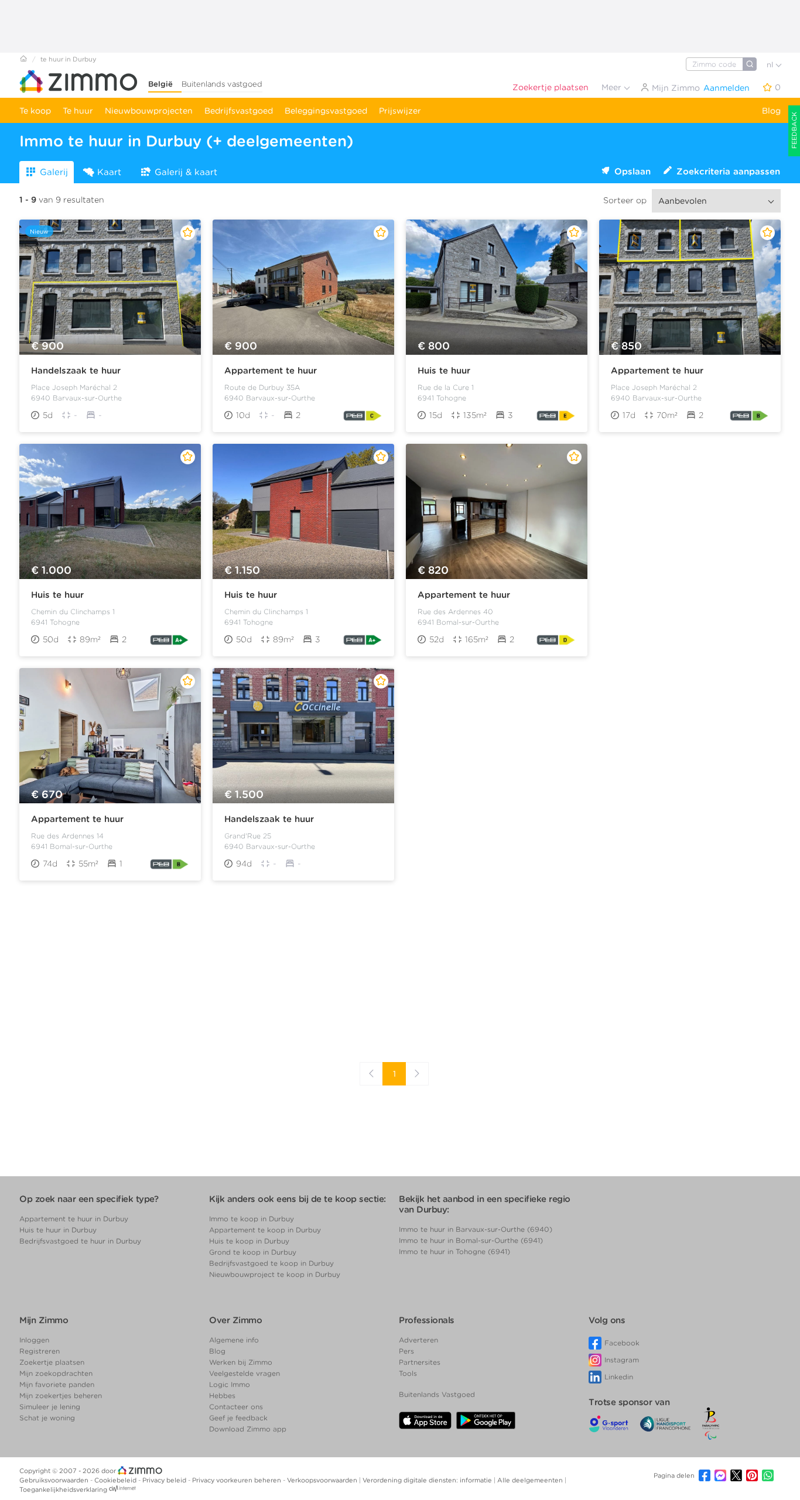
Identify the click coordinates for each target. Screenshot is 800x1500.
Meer (612, 87)
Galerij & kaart (186, 172)
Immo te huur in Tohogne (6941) (454, 1251)
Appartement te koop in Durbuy (265, 1229)
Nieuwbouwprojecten (149, 110)
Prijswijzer (400, 110)
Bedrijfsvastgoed (238, 110)
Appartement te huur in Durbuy (73, 1218)
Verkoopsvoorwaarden (323, 1480)
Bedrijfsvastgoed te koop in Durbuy (271, 1263)
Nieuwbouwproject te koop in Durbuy (274, 1274)
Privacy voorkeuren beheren (237, 1480)
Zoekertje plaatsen (550, 87)
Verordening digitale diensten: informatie (428, 1480)
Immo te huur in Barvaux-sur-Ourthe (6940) (475, 1229)
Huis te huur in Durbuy (58, 1229)
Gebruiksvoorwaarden (54, 1480)
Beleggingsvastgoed (326, 110)
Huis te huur (444, 370)
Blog (771, 110)
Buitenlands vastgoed (222, 84)
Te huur (78, 110)
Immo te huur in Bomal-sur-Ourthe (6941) (471, 1240)
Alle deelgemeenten (531, 1480)
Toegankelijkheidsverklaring (63, 1489)
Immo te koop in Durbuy (251, 1218)
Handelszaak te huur (76, 370)
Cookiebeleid (116, 1480)
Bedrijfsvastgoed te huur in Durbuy (80, 1241)
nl (771, 64)
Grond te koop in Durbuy (252, 1252)
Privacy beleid (165, 1480)
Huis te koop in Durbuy (249, 1241)
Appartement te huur (270, 370)
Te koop (35, 110)
